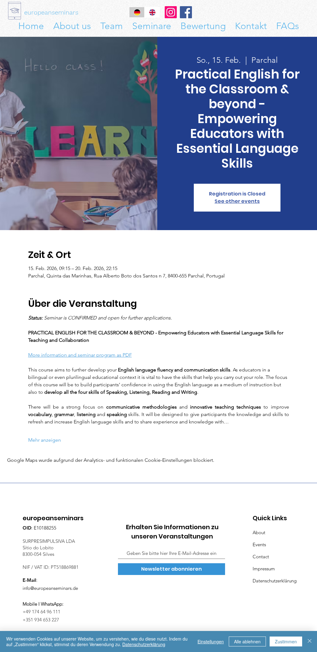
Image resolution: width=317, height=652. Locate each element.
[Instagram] (171, 12)
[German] (136, 12)
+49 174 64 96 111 (43, 612)
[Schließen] (309, 641)
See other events (237, 201)
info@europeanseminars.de (50, 588)
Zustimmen (286, 641)
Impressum (264, 569)
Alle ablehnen (247, 641)
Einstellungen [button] (211, 641)
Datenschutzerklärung (143, 644)
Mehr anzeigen (44, 440)
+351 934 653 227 (41, 620)
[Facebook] (186, 12)
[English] (151, 12)
